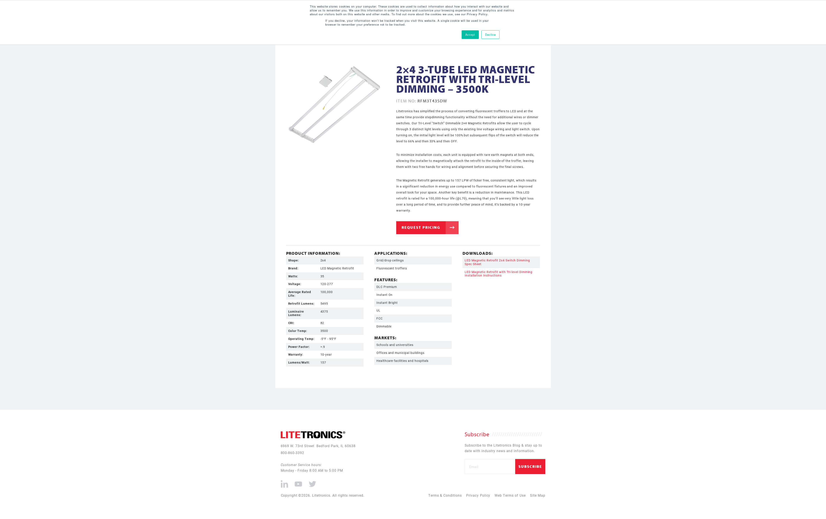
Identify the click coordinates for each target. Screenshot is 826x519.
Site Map (537, 495)
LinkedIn (284, 482)
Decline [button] (490, 34)
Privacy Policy (478, 495)
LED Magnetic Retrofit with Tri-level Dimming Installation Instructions (498, 274)
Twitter (312, 482)
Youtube (298, 482)
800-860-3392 (292, 452)
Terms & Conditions (445, 495)
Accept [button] (470, 34)
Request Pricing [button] (421, 227)
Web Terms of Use (510, 495)
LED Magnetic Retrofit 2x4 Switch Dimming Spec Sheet (497, 262)
